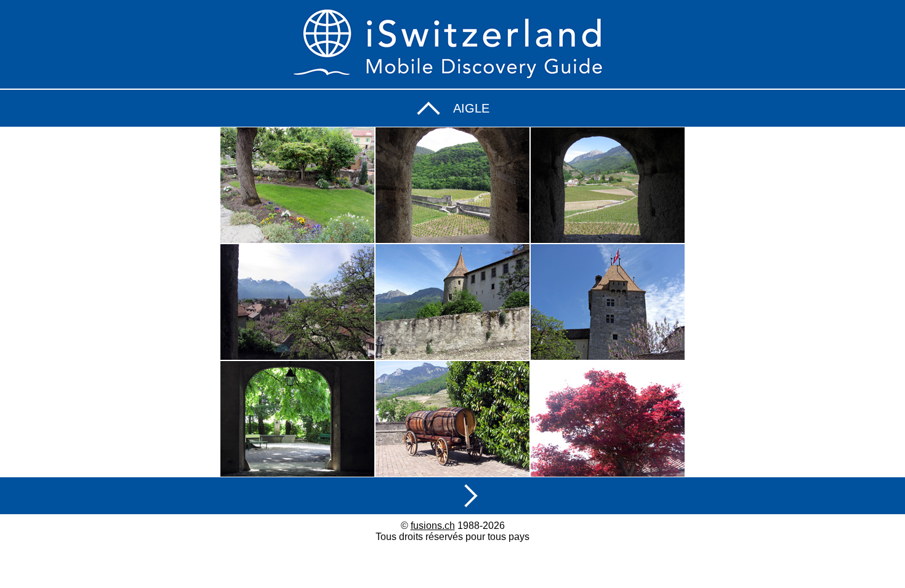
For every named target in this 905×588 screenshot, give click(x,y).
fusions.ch (433, 525)
